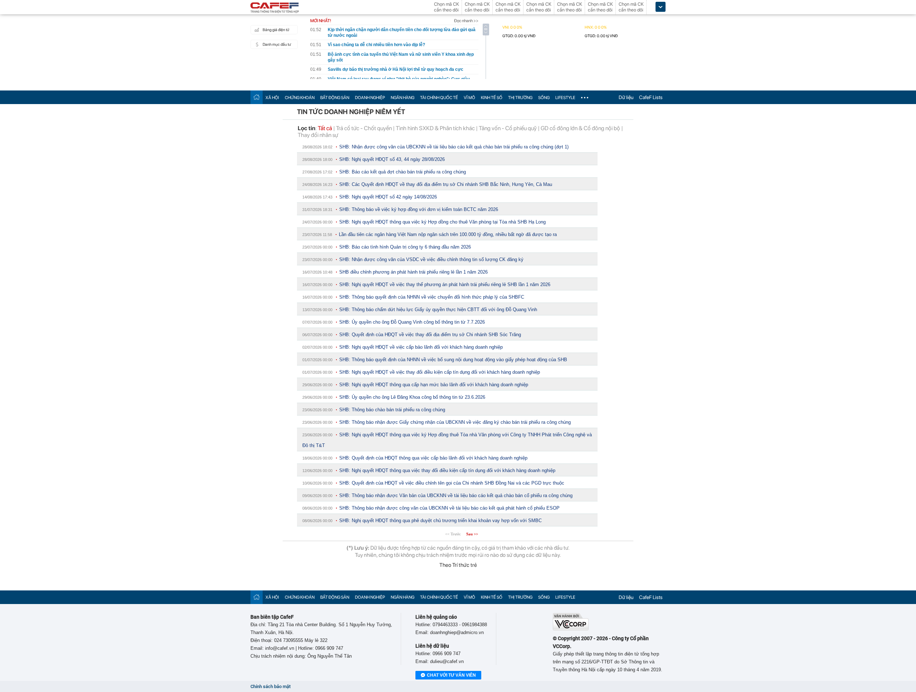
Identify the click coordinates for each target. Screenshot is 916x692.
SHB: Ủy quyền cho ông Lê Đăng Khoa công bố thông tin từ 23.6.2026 (412, 397)
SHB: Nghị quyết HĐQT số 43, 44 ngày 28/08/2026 (392, 159)
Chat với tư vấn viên (451, 675)
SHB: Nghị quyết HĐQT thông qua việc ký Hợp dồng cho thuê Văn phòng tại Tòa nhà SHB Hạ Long (442, 222)
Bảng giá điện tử (276, 30)
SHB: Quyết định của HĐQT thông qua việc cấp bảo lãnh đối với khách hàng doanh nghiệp (433, 458)
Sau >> (472, 534)
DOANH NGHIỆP (370, 97)
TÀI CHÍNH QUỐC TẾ (439, 97)
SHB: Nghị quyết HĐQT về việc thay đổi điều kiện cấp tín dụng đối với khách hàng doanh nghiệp (439, 372)
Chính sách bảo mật (270, 686)
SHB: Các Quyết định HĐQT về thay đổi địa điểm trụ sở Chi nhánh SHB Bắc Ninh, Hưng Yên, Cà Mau (445, 184)
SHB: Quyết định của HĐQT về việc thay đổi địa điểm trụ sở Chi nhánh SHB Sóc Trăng (430, 334)
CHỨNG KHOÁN (300, 97)
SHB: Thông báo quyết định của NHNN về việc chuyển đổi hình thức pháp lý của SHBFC (431, 297)
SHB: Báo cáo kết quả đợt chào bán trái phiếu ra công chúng (402, 172)
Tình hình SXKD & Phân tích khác (435, 128)
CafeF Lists (651, 97)
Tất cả (325, 128)
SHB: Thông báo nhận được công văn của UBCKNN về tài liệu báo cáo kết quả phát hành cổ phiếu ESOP (449, 508)
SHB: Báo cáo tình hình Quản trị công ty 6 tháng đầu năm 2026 (405, 247)
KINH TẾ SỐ (491, 97)
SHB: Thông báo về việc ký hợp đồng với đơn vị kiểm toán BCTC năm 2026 (418, 209)
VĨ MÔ (469, 97)
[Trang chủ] (256, 97)
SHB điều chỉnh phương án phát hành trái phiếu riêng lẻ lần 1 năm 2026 (413, 272)
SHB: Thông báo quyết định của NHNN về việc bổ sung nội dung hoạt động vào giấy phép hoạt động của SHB (453, 359)
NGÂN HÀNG (402, 97)
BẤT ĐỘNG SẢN (334, 97)
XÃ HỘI (272, 97)
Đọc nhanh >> (466, 20)
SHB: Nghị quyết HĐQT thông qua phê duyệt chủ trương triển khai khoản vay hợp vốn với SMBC (440, 520)
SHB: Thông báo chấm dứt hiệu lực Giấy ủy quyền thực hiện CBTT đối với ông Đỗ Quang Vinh (438, 309)
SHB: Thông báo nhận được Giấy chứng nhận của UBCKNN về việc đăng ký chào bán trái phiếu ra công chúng (455, 422)
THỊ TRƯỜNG (520, 97)
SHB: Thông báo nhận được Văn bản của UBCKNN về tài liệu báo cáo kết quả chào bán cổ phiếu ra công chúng (455, 495)
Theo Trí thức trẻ (458, 565)
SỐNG (544, 97)
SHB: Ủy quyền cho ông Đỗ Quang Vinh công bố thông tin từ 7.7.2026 (412, 322)
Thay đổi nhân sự (318, 135)
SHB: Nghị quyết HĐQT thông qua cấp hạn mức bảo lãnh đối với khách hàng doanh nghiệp (433, 384)
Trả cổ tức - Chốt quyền (364, 128)
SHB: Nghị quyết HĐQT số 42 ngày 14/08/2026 (388, 197)
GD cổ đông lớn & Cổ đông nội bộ (580, 128)
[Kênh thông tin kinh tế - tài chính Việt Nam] (274, 8)
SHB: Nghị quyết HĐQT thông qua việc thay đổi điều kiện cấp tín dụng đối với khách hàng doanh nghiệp (447, 470)
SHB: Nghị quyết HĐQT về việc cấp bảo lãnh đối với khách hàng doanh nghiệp (421, 347)
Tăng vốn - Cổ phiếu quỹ (508, 128)
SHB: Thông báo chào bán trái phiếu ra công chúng (392, 409)
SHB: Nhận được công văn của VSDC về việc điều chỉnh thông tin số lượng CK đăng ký (431, 259)
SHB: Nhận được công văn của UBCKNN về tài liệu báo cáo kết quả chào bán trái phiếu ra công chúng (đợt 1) (454, 146)
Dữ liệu (626, 97)
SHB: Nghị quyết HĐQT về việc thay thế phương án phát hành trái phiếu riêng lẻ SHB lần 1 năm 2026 (444, 284)
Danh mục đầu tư (277, 44)
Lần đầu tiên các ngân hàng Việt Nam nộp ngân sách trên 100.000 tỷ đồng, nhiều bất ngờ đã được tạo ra (448, 234)
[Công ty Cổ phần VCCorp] (571, 629)
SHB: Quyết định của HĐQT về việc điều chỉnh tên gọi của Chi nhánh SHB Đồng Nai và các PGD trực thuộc (451, 483)
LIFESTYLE (565, 97)
